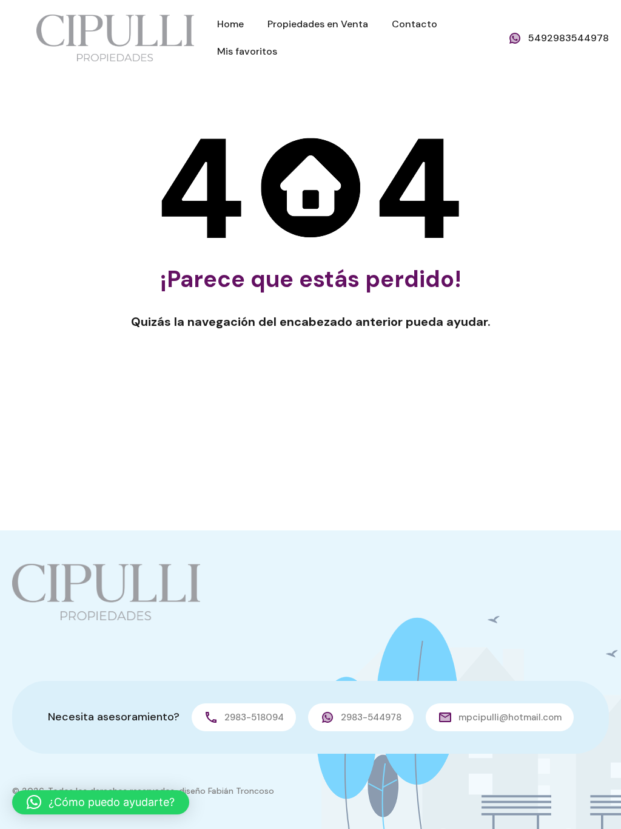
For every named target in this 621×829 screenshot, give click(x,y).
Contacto (414, 24)
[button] (100, 802)
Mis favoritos (247, 51)
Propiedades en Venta (317, 24)
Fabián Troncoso (241, 790)
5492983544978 (568, 38)
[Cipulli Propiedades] (115, 37)
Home (230, 24)
